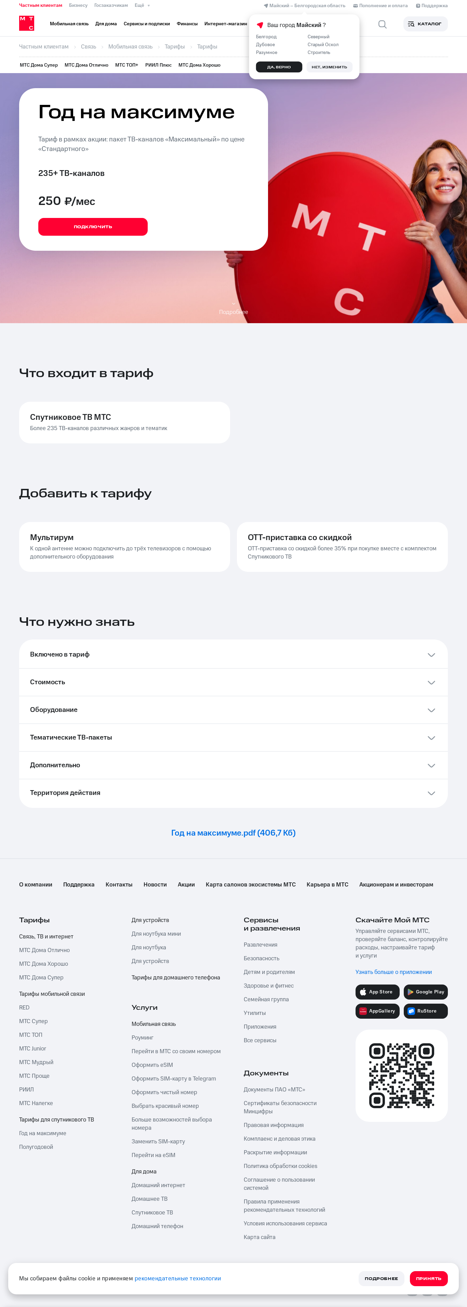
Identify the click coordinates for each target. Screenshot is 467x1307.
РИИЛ (26, 1090)
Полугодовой (36, 1147)
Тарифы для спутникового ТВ (56, 1120)
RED (24, 1008)
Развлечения (260, 945)
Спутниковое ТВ (152, 1213)
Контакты (119, 885)
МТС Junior (32, 1049)
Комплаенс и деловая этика (280, 1139)
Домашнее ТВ (150, 1199)
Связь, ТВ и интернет (46, 937)
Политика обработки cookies (280, 1166)
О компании (35, 885)
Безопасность (261, 958)
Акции (186, 885)
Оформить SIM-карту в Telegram (174, 1079)
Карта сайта (260, 1237)
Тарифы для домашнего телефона (176, 978)
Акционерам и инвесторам (396, 885)
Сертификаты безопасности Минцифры (280, 1107)
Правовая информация (274, 1125)
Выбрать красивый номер (165, 1106)
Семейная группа (266, 999)
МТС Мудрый (36, 1062)
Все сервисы (260, 1040)
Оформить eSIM (152, 1065)
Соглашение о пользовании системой (279, 1184)
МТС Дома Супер (39, 65)
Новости (155, 885)
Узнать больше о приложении (394, 972)
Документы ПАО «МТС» (274, 1090)
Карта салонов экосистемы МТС (251, 885)
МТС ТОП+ (126, 65)
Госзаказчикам (111, 5)
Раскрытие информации (275, 1152)
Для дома (144, 1172)
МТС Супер (33, 1021)
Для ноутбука (149, 948)
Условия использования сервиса (285, 1224)
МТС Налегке (36, 1103)
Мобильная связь (154, 1024)
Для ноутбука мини (156, 934)
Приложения (260, 1027)
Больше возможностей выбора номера (172, 1124)
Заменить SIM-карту (158, 1142)
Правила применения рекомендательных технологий (284, 1206)
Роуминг (143, 1038)
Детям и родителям (269, 972)
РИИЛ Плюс (158, 65)
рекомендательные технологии (178, 1279)
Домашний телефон (157, 1226)
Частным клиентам (40, 5)
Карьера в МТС (327, 885)
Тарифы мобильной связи (52, 994)
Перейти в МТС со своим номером (176, 1051)
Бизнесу (78, 5)
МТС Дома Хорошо (199, 65)
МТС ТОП (30, 1035)
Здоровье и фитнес (269, 986)
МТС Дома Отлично (86, 65)
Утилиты (255, 1013)
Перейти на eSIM (153, 1155)
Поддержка (79, 885)
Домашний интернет (158, 1185)
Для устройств (150, 920)
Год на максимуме (42, 1133)
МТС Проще (34, 1076)
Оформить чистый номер (164, 1092)
